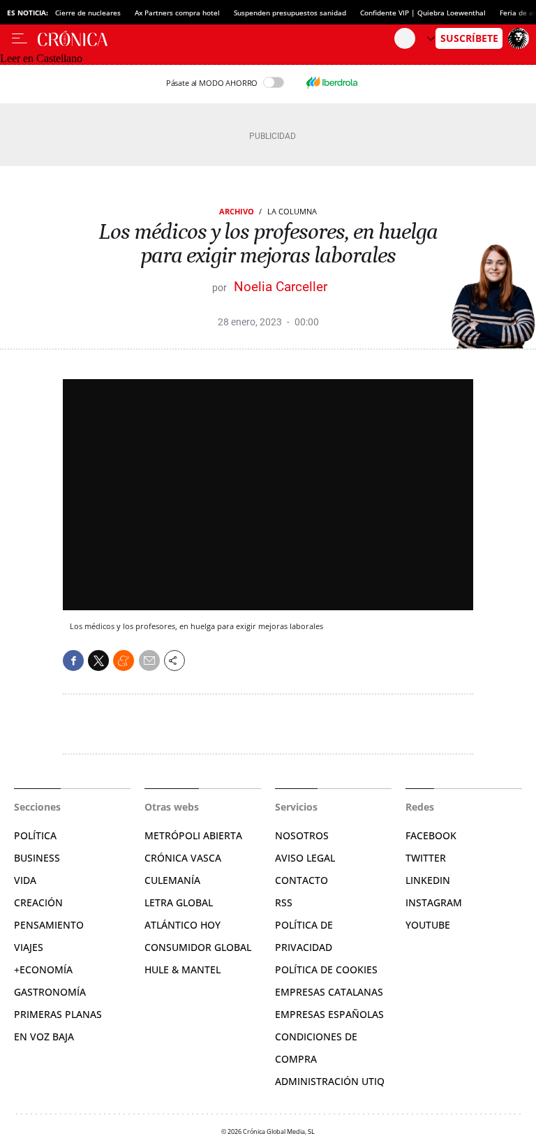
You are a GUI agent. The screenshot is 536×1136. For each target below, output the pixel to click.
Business (37, 857)
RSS (283, 902)
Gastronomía (50, 991)
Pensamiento (49, 924)
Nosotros (302, 835)
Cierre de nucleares (88, 12)
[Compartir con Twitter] (98, 660)
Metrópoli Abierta (193, 835)
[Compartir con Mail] (149, 660)
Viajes (28, 947)
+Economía (43, 969)
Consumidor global (197, 947)
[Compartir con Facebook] (73, 660)
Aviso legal (305, 857)
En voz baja (44, 1036)
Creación (38, 902)
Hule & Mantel (182, 969)
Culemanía (172, 880)
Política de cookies (326, 969)
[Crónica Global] (216, 38)
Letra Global (178, 902)
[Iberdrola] (331, 82)
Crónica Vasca (182, 857)
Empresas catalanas (329, 991)
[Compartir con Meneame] (123, 660)
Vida (25, 880)
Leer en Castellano (41, 58)
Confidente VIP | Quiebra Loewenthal (423, 12)
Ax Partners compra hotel (177, 12)
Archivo (236, 211)
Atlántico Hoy (182, 924)
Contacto (301, 880)
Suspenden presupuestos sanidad (290, 12)
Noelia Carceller (280, 287)
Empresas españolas (329, 1014)
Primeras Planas (58, 1014)
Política (35, 835)
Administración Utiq (330, 1081)
